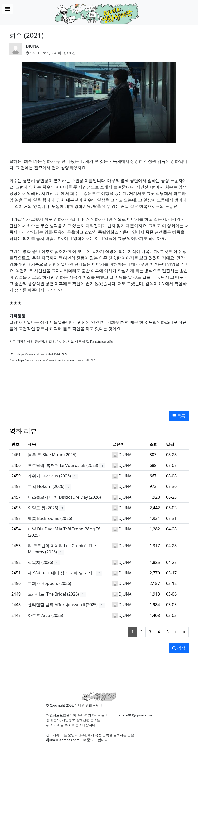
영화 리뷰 (23, 430)
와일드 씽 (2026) (43, 508)
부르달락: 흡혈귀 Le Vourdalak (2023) (63, 465)
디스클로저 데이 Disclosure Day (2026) (64, 497)
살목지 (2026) (40, 562)
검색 (180, 648)
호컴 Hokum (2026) (46, 486)
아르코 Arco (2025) (45, 615)
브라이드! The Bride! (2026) (53, 594)
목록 (180, 416)
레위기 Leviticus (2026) (49, 476)
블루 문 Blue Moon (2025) (52, 455)
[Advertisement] (99, 386)
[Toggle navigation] (7, 9)
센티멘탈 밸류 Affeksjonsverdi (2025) (63, 604)
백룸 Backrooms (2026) (50, 518)
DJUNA (32, 46)
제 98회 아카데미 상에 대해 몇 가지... (61, 573)
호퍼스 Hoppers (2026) (49, 583)
